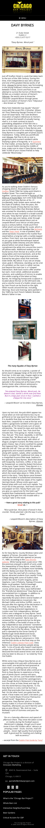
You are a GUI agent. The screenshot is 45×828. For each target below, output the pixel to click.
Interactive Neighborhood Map (16, 808)
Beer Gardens (9, 812)
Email (20, 505)
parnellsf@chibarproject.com (22, 781)
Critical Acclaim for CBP (13, 817)
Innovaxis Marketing (12, 765)
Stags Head (14, 231)
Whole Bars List (10, 803)
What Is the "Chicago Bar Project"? (18, 798)
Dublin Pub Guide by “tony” (31, 740)
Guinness (37, 141)
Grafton (5, 191)
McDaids (38, 229)
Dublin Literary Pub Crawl (22, 642)
